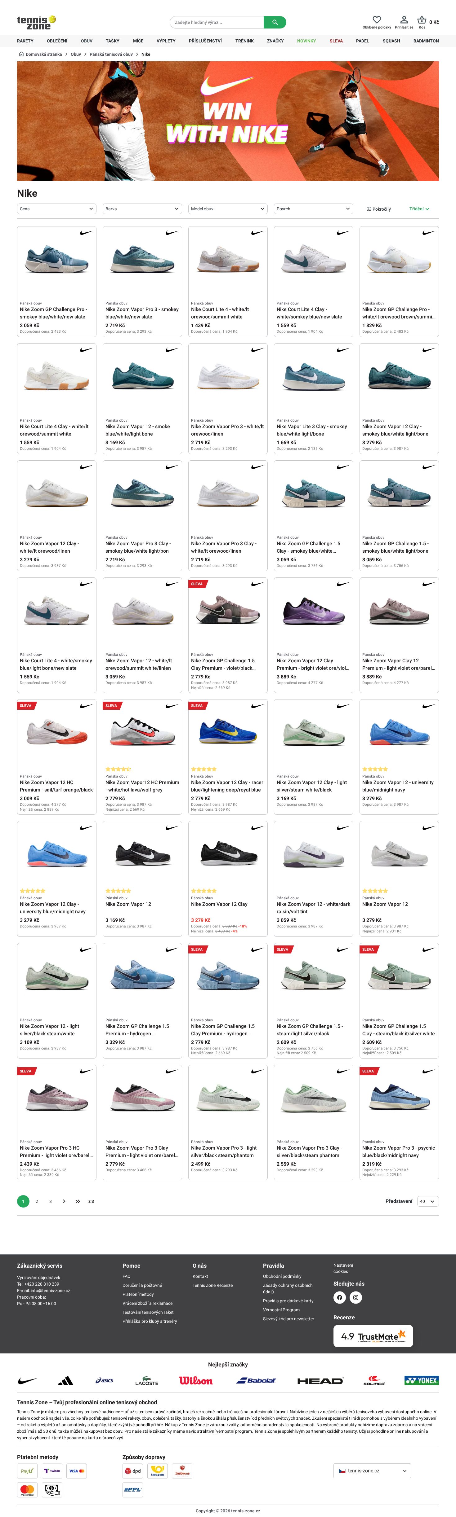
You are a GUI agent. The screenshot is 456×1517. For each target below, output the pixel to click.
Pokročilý (382, 209)
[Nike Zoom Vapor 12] (142, 855)
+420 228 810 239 (56, 4)
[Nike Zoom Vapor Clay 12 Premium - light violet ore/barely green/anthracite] (399, 611)
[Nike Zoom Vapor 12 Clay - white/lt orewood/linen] (57, 494)
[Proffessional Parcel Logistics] (133, 1489)
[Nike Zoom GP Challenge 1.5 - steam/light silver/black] (313, 977)
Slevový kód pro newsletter (288, 1318)
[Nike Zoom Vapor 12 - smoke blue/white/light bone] (142, 377)
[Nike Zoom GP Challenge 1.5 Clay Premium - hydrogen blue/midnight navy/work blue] (228, 977)
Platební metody (138, 1294)
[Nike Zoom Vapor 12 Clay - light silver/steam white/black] (313, 733)
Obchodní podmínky (282, 1276)
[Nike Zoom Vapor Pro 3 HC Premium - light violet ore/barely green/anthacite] (57, 1098)
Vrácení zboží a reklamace (147, 1303)
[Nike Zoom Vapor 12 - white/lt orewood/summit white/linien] (142, 611)
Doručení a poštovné (142, 1285)
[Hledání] (275, 22)
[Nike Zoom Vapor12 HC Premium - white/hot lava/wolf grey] (142, 733)
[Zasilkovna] (182, 1470)
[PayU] (27, 1470)
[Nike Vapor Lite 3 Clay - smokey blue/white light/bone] (313, 377)
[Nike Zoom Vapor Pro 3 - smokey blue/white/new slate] (142, 260)
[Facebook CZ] (339, 1297)
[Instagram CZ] (356, 1297)
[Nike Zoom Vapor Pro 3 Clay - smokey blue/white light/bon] (142, 494)
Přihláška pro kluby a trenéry (150, 1321)
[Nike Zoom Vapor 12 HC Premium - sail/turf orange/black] (57, 733)
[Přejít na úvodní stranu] (36, 22)
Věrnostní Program (281, 1309)
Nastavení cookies (339, 1268)
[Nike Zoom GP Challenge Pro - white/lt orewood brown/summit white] (399, 260)
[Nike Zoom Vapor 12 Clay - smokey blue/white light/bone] (399, 377)
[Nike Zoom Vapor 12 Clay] (228, 855)
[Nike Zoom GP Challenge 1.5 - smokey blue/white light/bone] (399, 494)
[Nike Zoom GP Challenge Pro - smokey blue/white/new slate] (57, 260)
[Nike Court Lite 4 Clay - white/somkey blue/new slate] (313, 260)
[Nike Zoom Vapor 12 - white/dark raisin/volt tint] (313, 855)
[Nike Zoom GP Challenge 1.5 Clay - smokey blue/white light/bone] (313, 494)
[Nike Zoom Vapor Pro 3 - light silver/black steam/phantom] (228, 1098)
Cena (25, 208)
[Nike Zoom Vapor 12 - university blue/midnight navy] (399, 733)
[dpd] (133, 1470)
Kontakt (200, 1276)
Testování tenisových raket (148, 1312)
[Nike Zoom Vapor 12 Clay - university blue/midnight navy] (57, 855)
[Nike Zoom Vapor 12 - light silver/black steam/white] (57, 977)
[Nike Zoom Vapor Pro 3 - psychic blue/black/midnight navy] (399, 1098)
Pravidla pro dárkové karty (288, 1300)
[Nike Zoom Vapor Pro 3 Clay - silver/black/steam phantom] (313, 1098)
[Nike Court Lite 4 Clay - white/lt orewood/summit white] (57, 377)
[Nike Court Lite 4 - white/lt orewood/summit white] (228, 260)
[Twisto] (52, 1470)
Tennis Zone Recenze (213, 1285)
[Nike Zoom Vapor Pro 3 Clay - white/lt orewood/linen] (228, 494)
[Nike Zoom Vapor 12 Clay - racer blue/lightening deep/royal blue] (228, 733)
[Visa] (76, 1470)
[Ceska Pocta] (157, 1470)
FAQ (127, 1276)
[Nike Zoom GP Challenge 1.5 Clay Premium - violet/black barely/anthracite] (228, 611)
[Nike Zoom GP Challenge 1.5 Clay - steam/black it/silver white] (399, 977)
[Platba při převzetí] (52, 1489)
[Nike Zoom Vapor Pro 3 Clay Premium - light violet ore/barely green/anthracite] (142, 1098)
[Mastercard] (27, 1489)
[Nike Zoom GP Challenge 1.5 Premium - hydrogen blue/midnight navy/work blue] (142, 977)
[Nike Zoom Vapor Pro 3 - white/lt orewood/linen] (228, 377)
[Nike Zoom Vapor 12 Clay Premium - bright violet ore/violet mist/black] (313, 611)
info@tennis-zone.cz (50, 1290)
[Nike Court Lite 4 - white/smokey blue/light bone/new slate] (57, 611)
